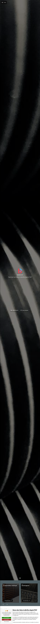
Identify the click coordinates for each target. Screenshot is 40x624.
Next (6, 604)
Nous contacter (25, 310)
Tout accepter (6, 617)
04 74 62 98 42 (15, 310)
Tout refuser (6, 619)
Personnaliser (6, 621)
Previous (3, 604)
